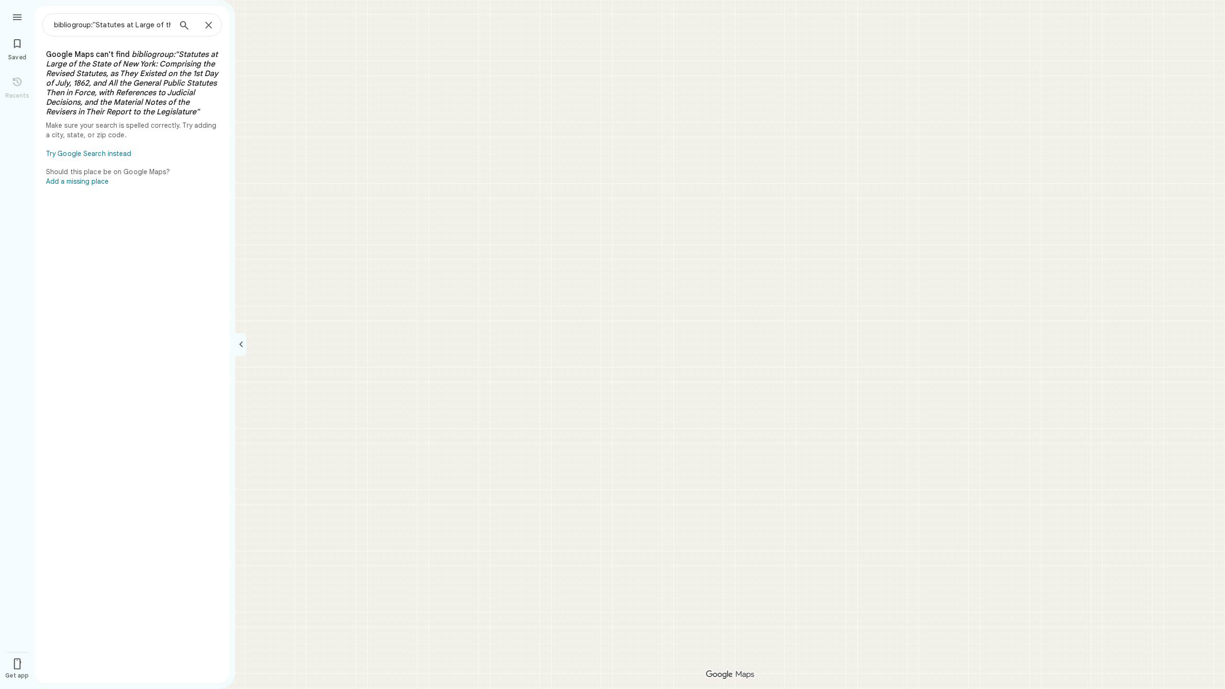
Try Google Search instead (89, 153)
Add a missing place (77, 181)
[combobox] (112, 25)
